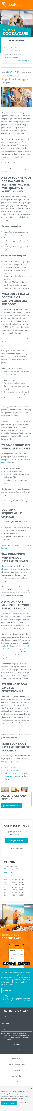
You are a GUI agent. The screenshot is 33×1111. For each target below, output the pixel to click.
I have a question (16, 848)
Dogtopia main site (16, 1058)
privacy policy (7, 1037)
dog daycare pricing (13, 776)
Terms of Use (16, 1082)
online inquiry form (16, 770)
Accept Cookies (9, 1103)
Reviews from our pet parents (11, 421)
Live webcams (6, 566)
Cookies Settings (24, 1103)
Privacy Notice (16, 1070)
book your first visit (16, 840)
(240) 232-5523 (8, 872)
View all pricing (21, 60)
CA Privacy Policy (16, 1076)
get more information (10, 805)
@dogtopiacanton (7, 165)
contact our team (12, 344)
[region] (16, 1099)
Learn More (7, 990)
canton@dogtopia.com (10, 876)
